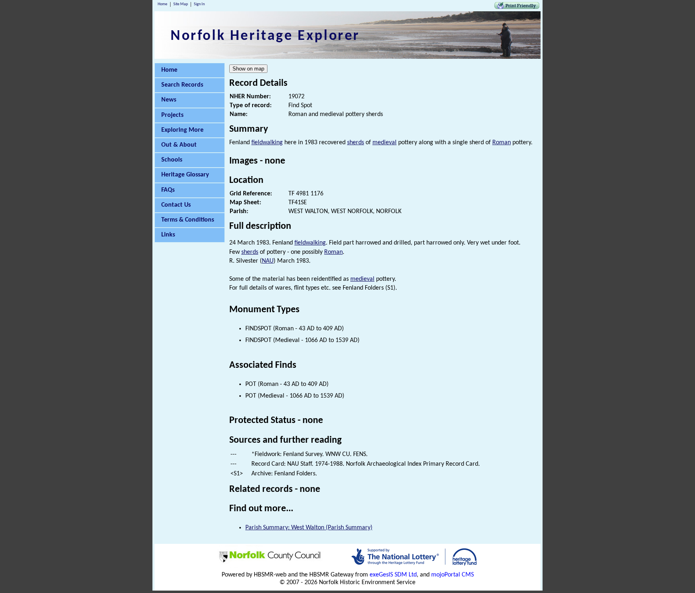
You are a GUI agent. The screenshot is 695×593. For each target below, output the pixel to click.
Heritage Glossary (185, 175)
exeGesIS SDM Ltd (393, 575)
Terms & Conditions (187, 220)
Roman (501, 142)
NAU (267, 261)
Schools (171, 160)
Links (168, 235)
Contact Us (176, 205)
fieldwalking (267, 142)
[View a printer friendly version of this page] (516, 7)
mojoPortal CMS (452, 575)
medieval (384, 142)
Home (162, 4)
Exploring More (182, 130)
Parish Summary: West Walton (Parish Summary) (308, 528)
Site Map (180, 4)
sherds (355, 142)
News (168, 100)
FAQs (168, 190)
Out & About (179, 145)
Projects (172, 115)
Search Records (182, 85)
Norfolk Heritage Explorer (265, 36)
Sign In (199, 4)
